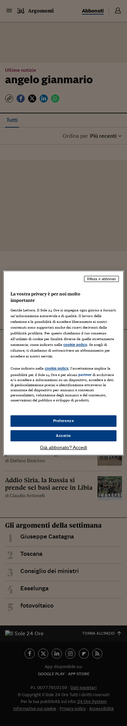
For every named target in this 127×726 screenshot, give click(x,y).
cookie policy (75, 345)
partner (84, 375)
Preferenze (63, 421)
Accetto (63, 436)
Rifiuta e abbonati (101, 279)
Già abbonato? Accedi (63, 447)
